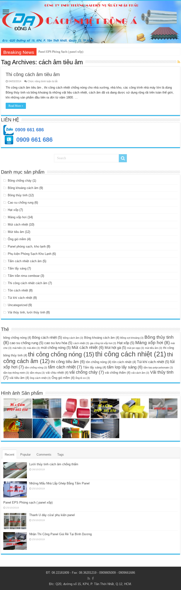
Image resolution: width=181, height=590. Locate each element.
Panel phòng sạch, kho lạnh (27, 246)
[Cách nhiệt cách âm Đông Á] (90, 22)
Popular (25, 454)
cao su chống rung (26, 343)
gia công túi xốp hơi (103, 343)
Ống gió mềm (17, 239)
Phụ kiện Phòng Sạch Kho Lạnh (29, 254)
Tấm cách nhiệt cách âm (25, 261)
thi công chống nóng (61, 354)
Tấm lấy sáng (17, 268)
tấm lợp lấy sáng (125, 367)
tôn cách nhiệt (124, 362)
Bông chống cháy (20, 180)
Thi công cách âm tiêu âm (33, 74)
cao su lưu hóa (58, 343)
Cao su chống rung (20, 202)
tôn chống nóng (98, 362)
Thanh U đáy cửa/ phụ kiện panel (52, 515)
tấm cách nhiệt (65, 366)
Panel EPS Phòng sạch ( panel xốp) (28, 502)
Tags (60, 454)
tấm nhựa (37, 372)
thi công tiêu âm (68, 361)
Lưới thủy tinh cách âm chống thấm (53, 464)
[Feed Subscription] (178, 62)
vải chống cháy (86, 372)
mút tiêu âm (153, 347)
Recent (9, 454)
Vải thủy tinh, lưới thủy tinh (26, 312)
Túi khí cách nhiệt (20, 297)
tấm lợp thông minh (16, 372)
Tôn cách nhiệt (18, 290)
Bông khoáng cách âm (23, 188)
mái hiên (19, 347)
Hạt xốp (13, 210)
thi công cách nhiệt (130, 354)
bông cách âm (73, 337)
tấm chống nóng (36, 367)
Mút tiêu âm (16, 232)
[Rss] (88, 578)
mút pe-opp (135, 347)
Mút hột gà (115, 348)
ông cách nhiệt (40, 377)
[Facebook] (92, 578)
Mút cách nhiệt (18, 224)
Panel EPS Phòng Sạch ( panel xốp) (60, 51)
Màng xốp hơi (17, 217)
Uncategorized (17, 305)
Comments (44, 454)
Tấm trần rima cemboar (24, 276)
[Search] (123, 158)
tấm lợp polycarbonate (158, 367)
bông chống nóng (17, 337)
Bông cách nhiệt (47, 337)
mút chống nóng (56, 348)
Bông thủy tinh (18, 195)
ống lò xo (82, 377)
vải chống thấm (117, 372)
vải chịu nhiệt (57, 372)
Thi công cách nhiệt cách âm (27, 283)
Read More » (15, 105)
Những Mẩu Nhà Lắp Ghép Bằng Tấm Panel (59, 483)
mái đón (33, 347)
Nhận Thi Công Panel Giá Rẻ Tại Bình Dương (60, 534)
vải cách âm (140, 372)
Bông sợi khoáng (132, 337)
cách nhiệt (81, 343)
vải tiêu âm (19, 378)
